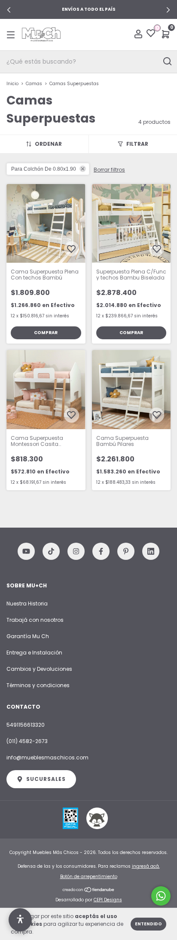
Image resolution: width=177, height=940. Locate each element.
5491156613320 (25, 724)
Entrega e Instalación (34, 652)
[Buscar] (167, 61)
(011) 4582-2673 (27, 741)
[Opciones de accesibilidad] (20, 919)
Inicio (12, 83)
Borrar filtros (109, 169)
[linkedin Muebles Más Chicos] (150, 551)
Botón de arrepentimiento (88, 876)
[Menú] (12, 35)
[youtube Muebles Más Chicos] (26, 551)
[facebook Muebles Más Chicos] (101, 551)
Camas (34, 83)
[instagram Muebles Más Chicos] (76, 551)
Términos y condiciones (38, 685)
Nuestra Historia (27, 603)
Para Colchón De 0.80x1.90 (43, 169)
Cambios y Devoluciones (39, 669)
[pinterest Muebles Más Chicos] (125, 551)
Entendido (148, 924)
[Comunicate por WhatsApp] (161, 896)
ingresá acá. (146, 866)
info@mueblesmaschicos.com (47, 757)
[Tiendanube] (89, 890)
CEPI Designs (108, 900)
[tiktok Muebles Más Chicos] (51, 551)
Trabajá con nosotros (35, 620)
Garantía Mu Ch (27, 636)
